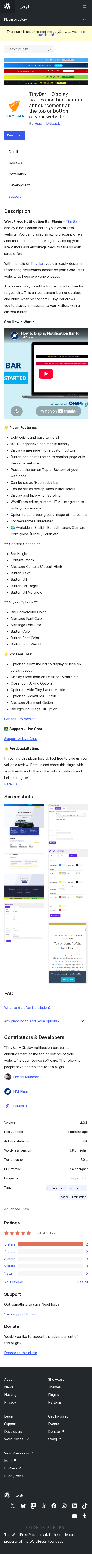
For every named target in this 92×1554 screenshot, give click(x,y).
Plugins (53, 1394)
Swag (54, 1439)
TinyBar (72, 221)
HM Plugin (21, 1091)
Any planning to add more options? (31, 1021)
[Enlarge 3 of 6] (38, 909)
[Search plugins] (49, 49)
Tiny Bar (37, 263)
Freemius (20, 1106)
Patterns (55, 1402)
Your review (13, 1282)
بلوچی (18, 1495)
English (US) (79, 1178)
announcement (56, 1188)
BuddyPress (16, 1476)
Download (14, 135)
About (9, 1379)
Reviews (15, 163)
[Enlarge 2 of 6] (38, 859)
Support (15, 196)
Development (19, 185)
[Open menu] (85, 6)
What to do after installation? (27, 1008)
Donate (56, 1431)
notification (79, 1197)
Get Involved (58, 1416)
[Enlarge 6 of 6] (82, 927)
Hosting (10, 1394)
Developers (13, 1431)
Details (14, 152)
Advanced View (16, 1209)
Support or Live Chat (20, 738)
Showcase (56, 1379)
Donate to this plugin (20, 1353)
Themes (54, 1387)
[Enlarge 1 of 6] (38, 809)
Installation (17, 174)
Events (53, 1424)
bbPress (13, 1468)
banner (73, 1188)
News (8, 1387)
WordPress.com (18, 1453)
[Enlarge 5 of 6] (82, 854)
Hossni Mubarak (47, 123)
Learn (8, 1416)
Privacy (10, 1402)
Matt (10, 1461)
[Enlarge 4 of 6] (82, 809)
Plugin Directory (15, 19)
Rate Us (10, 784)
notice (65, 1197)
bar (84, 1188)
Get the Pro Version (20, 719)
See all (82, 1282)
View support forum (19, 1314)
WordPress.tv (17, 1439)
